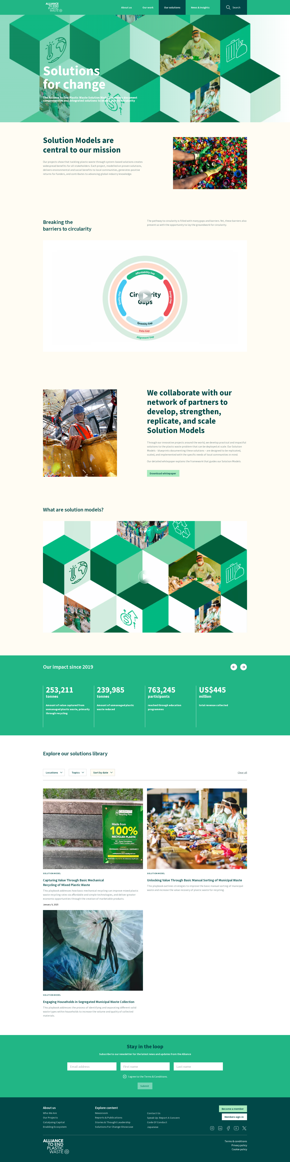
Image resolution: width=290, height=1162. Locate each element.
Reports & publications (108, 1117)
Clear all (242, 772)
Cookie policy (239, 1149)
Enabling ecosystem (55, 1126)
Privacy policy (239, 1145)
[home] (54, 7)
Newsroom (101, 1113)
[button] (145, 296)
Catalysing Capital (54, 1122)
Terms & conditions (236, 1141)
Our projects (50, 1117)
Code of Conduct (157, 1122)
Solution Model (52, 873)
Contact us (153, 1113)
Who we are (50, 1113)
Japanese (152, 1127)
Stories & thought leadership (112, 1122)
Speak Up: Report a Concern (163, 1117)
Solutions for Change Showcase (114, 1126)
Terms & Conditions (155, 1076)
